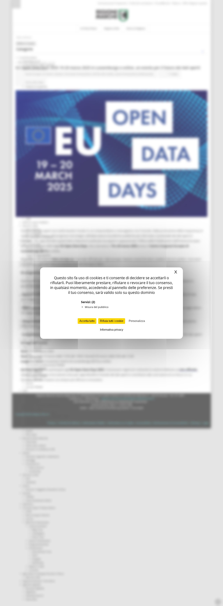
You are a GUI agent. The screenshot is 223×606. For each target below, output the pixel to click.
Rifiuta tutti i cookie (111, 320)
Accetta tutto (87, 320)
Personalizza (137, 320)
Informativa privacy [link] (111, 329)
